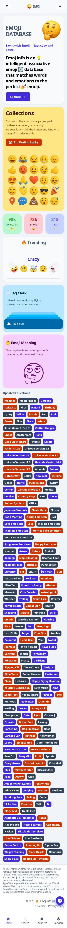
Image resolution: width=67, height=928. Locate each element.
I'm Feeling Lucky (24, 142)
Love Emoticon (13, 523)
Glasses (50, 585)
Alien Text (10, 585)
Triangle (32, 564)
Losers (48, 441)
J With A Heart (28, 647)
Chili (7, 770)
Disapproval (11, 715)
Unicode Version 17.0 (17, 469)
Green (8, 421)
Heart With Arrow (15, 749)
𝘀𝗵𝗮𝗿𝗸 (32, 571)
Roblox (54, 469)
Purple (33, 414)
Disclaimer (39, 906)
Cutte (42, 797)
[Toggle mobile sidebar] (7, 6)
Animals (40, 469)
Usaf (47, 729)
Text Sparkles (12, 578)
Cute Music (41, 688)
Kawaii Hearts (12, 606)
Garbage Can (12, 735)
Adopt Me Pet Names (17, 783)
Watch (24, 653)
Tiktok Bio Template (30, 831)
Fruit (38, 756)
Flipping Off (11, 667)
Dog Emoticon (30, 729)
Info (59, 694)
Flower (55, 510)
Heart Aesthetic (40, 749)
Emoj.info (45, 901)
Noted (52, 640)
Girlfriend (39, 660)
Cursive (9, 496)
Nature (36, 551)
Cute (26, 715)
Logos (8, 742)
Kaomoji (9, 558)
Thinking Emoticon (16, 530)
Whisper (9, 599)
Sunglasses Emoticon (17, 544)
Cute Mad (55, 763)
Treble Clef (28, 811)
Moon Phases (28, 400)
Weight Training (14, 852)
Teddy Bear (27, 701)
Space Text (11, 694)
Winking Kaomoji (28, 619)
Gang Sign (43, 626)
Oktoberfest (11, 476)
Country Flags (26, 496)
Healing (9, 708)
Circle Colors (31, 667)
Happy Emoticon (45, 544)
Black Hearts (36, 852)
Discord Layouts (34, 763)
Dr (48, 804)
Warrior (42, 790)
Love (30, 523)
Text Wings (42, 783)
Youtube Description (17, 688)
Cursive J (49, 715)
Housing (49, 619)
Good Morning (13, 517)
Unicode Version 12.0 (17, 462)
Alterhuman (47, 735)
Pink (54, 414)
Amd (55, 688)
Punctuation (48, 564)
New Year (41, 476)
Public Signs (36, 482)
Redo (7, 776)
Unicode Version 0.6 (37, 448)
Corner (8, 489)
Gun (59, 571)
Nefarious (55, 852)
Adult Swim (11, 790)
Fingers (35, 441)
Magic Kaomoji (28, 558)
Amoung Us (33, 845)
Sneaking (10, 612)
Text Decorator (23, 770)
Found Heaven (32, 674)
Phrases (47, 694)
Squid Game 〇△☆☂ (17, 428)
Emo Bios (40, 633)
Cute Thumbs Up (47, 742)
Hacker (8, 831)
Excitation (51, 674)
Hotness (30, 735)
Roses (42, 817)
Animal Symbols (14, 503)
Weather (9, 400)
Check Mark (38, 510)
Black (29, 421)
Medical (49, 489)
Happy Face (11, 824)
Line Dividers (12, 838)
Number (9, 551)
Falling (31, 797)
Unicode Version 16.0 (48, 462)
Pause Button (12, 845)
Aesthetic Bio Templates (19, 817)
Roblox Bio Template (36, 859)
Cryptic (8, 619)
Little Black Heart (15, 441)
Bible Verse (11, 674)
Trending (37, 242)
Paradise (26, 804)
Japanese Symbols (15, 510)
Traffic (20, 482)
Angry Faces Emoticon (18, 537)
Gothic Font (26, 722)
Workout (10, 701)
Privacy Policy (56, 906)
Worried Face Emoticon (47, 530)
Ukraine (57, 476)
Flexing (42, 722)
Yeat (41, 640)
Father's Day (12, 448)
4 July (27, 476)
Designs (48, 667)
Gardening (10, 729)
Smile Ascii (39, 599)
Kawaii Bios (49, 647)
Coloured (10, 640)
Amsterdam (23, 435)
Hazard (35, 407)
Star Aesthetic (33, 838)
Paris (39, 435)
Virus (23, 407)
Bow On (9, 756)
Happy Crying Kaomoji (45, 681)
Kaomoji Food (50, 558)
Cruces (23, 708)
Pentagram (39, 653)
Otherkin (43, 701)
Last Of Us (10, 633)
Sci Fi (53, 612)
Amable (55, 633)
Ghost (8, 435)
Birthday (50, 407)
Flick (7, 626)
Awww (19, 776)
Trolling (24, 599)
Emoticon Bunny (31, 585)
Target (26, 633)
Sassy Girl (25, 756)
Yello (39, 804)
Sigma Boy (51, 845)
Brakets (49, 551)
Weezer (55, 599)
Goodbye (46, 578)
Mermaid (10, 592)
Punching (39, 612)
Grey (31, 776)
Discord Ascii (45, 770)
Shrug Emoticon (37, 517)
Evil (53, 517)
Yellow (20, 414)
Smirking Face (13, 797)
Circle (53, 496)
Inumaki (9, 647)
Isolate (25, 612)
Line (42, 496)
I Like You (10, 804)
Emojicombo (24, 742)
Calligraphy (53, 824)
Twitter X (10, 407)
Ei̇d (22, 571)
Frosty (25, 660)
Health (49, 606)
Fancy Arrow (12, 763)
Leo (30, 626)
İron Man (46, 571)
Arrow (23, 551)
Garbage (46, 400)
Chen (7, 681)
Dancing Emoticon (29, 489)
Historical (21, 681)
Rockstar (31, 578)
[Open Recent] (60, 900)
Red (44, 414)
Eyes (37, 715)
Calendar (9, 653)
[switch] (60, 6)
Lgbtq (8, 414)
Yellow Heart (30, 694)
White (41, 421)
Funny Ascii (38, 708)
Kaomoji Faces (13, 564)
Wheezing (10, 660)
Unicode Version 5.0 (46, 455)
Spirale (50, 756)
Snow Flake (11, 859)
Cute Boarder (28, 592)
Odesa (8, 482)
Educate (9, 722)
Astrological (48, 592)
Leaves (19, 626)
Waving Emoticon (49, 523)
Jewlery (53, 482)
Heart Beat (27, 640)
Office (32, 503)
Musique (57, 790)
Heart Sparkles (32, 824)
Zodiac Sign (33, 606)
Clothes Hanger (44, 428)
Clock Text (10, 811)
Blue (19, 421)
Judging (28, 790)
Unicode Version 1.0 (16, 455)
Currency (10, 571)
